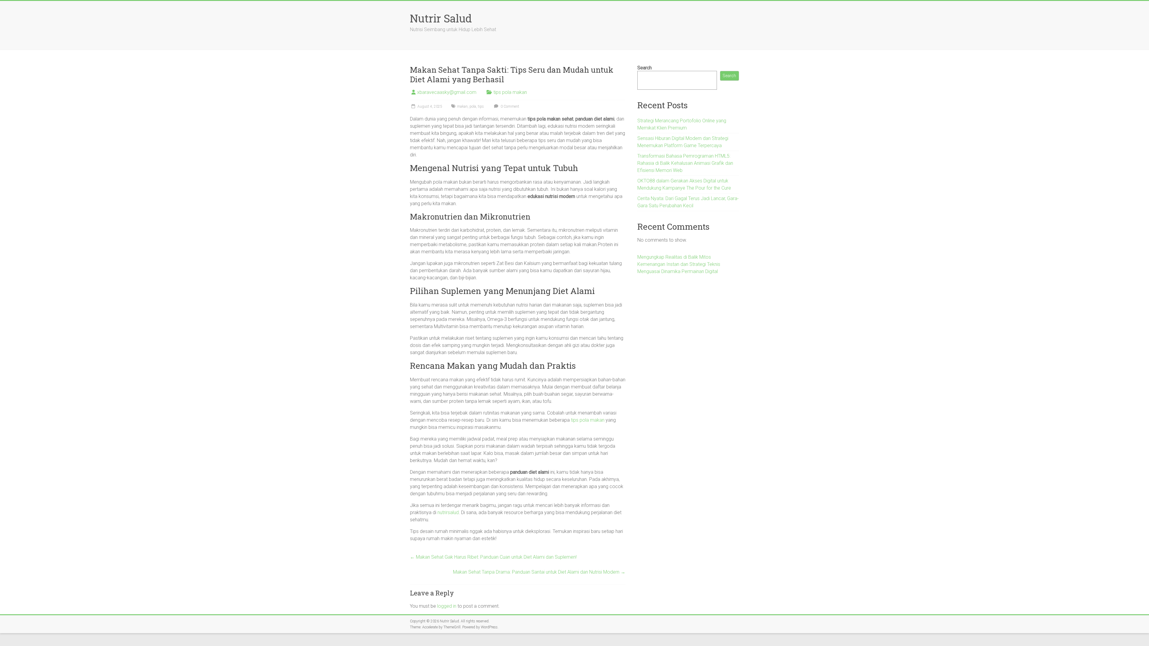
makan (462, 106)
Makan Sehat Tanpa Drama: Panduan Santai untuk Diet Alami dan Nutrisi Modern (539, 572)
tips (481, 106)
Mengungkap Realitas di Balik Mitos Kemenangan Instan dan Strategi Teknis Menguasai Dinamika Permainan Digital (678, 264)
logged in (446, 606)
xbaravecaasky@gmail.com (446, 92)
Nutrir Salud (441, 18)
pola (472, 106)
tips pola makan (510, 92)
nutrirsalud (448, 512)
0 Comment (509, 106)
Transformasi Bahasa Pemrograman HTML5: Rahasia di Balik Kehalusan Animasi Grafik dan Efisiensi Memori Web (685, 163)
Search (644, 68)
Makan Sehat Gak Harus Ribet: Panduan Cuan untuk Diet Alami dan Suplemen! (493, 557)
